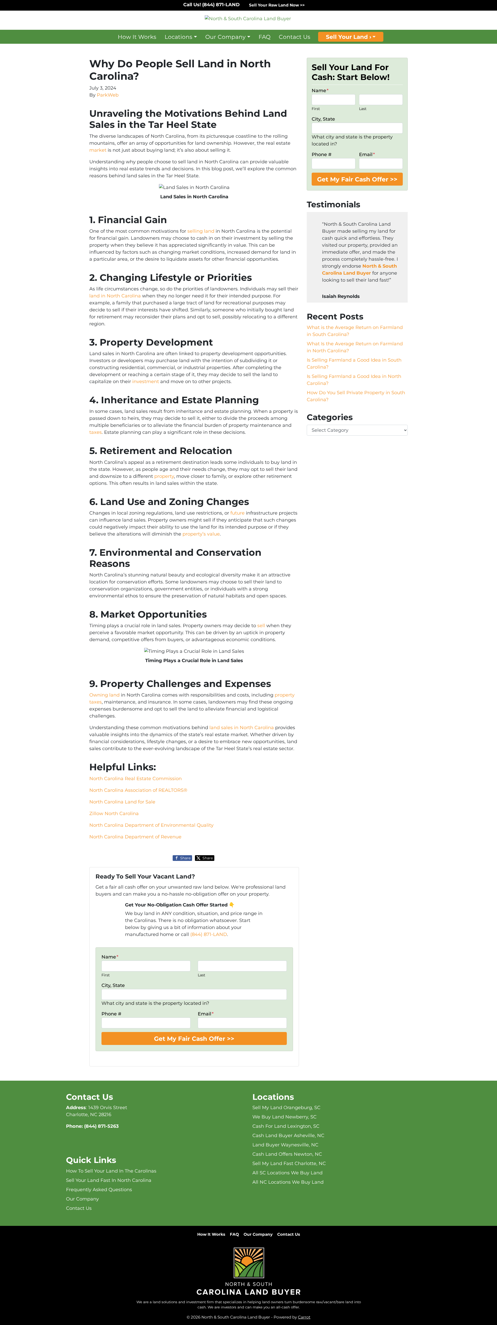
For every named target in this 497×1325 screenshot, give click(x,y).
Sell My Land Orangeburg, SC (286, 1107)
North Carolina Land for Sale (122, 802)
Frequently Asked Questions (99, 1189)
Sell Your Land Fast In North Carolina (108, 1180)
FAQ (265, 36)
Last (201, 975)
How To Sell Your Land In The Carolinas (111, 1171)
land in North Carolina (115, 296)
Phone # (111, 1014)
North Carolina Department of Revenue (135, 837)
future (237, 513)
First (105, 975)
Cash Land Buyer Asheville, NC (288, 1135)
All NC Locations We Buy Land (288, 1182)
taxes (95, 432)
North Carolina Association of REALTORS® (138, 790)
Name (109, 957)
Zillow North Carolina (114, 813)
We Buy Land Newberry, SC (284, 1117)
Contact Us (294, 36)
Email (206, 1014)
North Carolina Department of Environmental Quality (151, 825)
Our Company (225, 36)
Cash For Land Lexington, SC (285, 1126)
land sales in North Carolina (241, 727)
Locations (178, 36)
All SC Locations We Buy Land (287, 1173)
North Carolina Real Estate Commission (135, 778)
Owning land (104, 695)
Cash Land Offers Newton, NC (287, 1154)
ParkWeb (108, 95)
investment (145, 381)
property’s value (201, 534)
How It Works (137, 36)
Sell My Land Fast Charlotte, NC (289, 1163)
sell (261, 625)
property (164, 476)
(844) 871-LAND (208, 934)
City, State (113, 985)
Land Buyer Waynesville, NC (285, 1145)
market (97, 150)
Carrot (304, 1317)
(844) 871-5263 (101, 1126)
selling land (200, 231)
